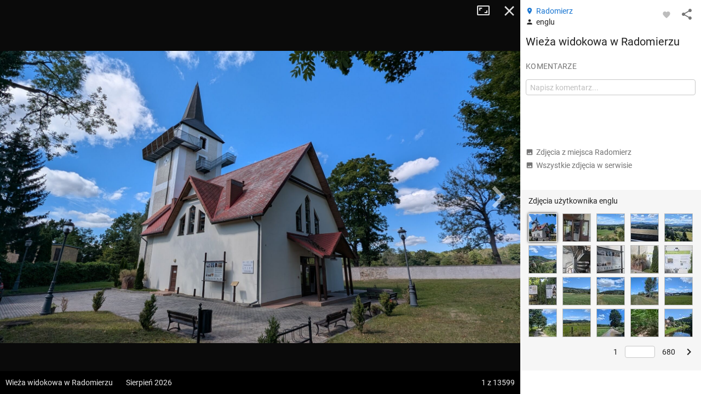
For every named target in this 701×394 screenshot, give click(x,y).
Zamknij (509, 11)
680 (668, 351)
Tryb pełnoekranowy (487, 11)
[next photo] (498, 197)
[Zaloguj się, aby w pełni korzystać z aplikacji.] (666, 14)
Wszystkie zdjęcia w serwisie (584, 165)
